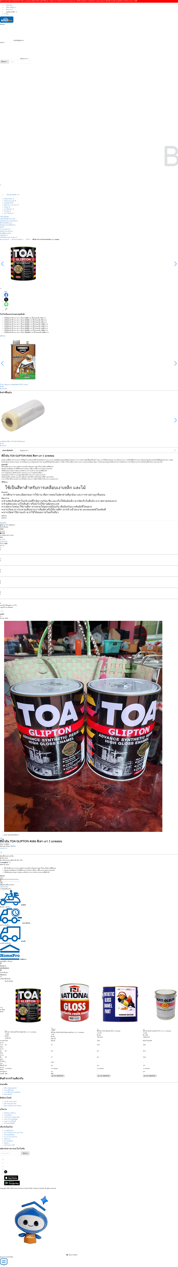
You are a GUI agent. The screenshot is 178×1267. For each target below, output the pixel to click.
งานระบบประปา (5, 229)
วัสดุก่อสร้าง (4, 235)
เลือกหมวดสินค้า (12, 194)
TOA (1, 838)
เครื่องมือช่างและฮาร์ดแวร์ (8, 237)
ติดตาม (25, 1153)
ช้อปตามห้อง (8, 199)
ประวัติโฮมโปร (9, 1130)
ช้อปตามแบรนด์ (9, 201)
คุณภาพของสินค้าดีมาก (11, 835)
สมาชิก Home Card (10, 1101)
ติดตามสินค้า (8, 1094)
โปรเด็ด (6, 211)
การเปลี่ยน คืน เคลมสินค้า (12, 1092)
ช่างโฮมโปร (8, 209)
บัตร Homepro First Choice (12, 1105)
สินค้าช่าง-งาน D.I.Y (10, 205)
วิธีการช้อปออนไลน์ (10, 1088)
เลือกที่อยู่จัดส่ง (18, 40)
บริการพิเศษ (8, 213)
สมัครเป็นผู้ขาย (11, 7)
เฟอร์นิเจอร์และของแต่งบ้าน (9, 221)
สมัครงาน (7, 1139)
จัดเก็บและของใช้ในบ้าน (8, 225)
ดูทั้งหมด (2, 336)
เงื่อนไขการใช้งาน (10, 1113)
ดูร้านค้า (2, 539)
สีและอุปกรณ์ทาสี (4, 239)
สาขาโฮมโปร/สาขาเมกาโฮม (13, 1132)
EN (7, 14)
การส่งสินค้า (8, 1115)
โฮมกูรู (6, 207)
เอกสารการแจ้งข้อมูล (11, 1119)
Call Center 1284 (9, 1145)
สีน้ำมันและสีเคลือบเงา (18, 239)
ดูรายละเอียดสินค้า (58, 1076)
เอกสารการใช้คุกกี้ (10, 1121)
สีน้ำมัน (28, 239)
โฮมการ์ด (9, 5)
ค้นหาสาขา (9, 9)
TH (5, 14)
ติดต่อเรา (7, 1143)
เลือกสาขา (23, 58)
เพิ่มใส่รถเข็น (4, 887)
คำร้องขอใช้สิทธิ (9, 1123)
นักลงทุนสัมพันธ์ (9, 1135)
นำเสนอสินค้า (8, 1141)
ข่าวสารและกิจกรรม (10, 1137)
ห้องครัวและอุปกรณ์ (6, 231)
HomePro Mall (8, 203)
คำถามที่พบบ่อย (9, 1090)
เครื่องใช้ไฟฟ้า (4, 217)
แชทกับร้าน (3, 541)
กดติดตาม (12, 525)
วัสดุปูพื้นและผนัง (5, 233)
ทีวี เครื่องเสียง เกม (6, 223)
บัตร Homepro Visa (10, 1103)
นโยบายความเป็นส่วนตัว (12, 1117)
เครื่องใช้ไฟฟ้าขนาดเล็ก (7, 219)
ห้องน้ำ (2, 227)
